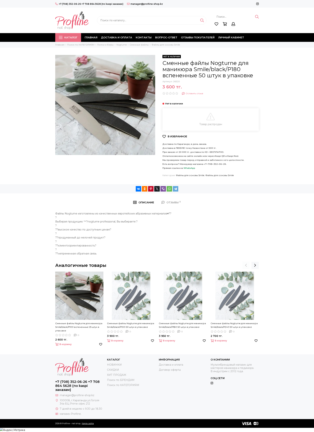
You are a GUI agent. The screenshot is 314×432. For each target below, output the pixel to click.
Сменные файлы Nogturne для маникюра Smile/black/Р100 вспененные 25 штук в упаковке (78, 327)
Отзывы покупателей (198, 37)
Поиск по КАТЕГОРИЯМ (123, 385)
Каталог (70, 37)
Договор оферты (170, 369)
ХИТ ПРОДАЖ (116, 375)
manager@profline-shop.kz (146, 4)
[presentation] (246, 265)
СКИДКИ (113, 369)
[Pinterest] (151, 189)
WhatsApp (189, 168)
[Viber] (163, 189)
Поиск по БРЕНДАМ (120, 380)
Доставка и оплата (116, 37)
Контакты (144, 37)
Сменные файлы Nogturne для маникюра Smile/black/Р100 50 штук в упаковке (130, 325)
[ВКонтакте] (138, 189)
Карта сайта (88, 423)
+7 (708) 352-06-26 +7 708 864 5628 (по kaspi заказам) (91, 4)
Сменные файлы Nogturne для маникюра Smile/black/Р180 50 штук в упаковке (182, 325)
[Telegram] (175, 189)
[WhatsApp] (169, 189)
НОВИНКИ (114, 364)
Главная (91, 37)
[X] (157, 189)
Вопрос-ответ (166, 37)
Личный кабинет (231, 37)
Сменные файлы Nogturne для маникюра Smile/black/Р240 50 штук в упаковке (234, 325)
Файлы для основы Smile (190, 175)
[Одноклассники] (144, 189)
